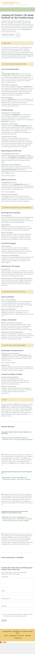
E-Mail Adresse (5, 598)
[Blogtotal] (3, 642)
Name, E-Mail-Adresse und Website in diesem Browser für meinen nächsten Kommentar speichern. (18, 615)
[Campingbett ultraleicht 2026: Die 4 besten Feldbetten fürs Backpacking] (17, 445)
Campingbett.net (7, 9)
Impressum (28, 635)
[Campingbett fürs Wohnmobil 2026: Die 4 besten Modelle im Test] (17, 485)
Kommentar (5, 576)
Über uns (6, 635)
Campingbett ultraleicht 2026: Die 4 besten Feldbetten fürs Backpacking (16, 433)
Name (3, 591)
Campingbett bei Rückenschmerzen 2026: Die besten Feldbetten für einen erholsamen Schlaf (14, 512)
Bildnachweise (13, 635)
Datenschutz (21, 635)
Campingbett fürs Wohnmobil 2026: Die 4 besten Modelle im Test (16, 472)
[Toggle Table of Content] (17, 35)
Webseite (3, 606)
